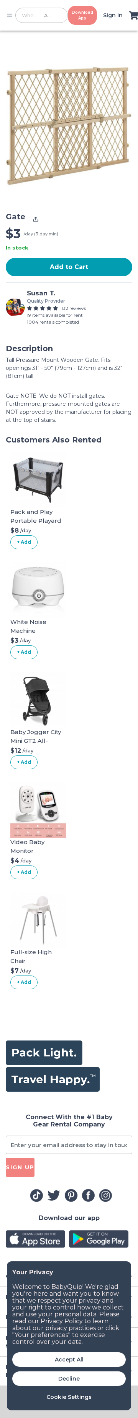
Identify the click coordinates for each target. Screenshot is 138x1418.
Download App (82, 15)
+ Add (24, 542)
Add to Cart (69, 267)
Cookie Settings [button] (69, 1397)
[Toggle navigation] (9, 15)
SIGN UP (20, 1167)
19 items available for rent (55, 315)
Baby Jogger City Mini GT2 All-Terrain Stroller (35, 740)
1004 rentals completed (53, 322)
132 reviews (73, 308)
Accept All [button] (69, 1359)
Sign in (113, 15)
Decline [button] (69, 1378)
